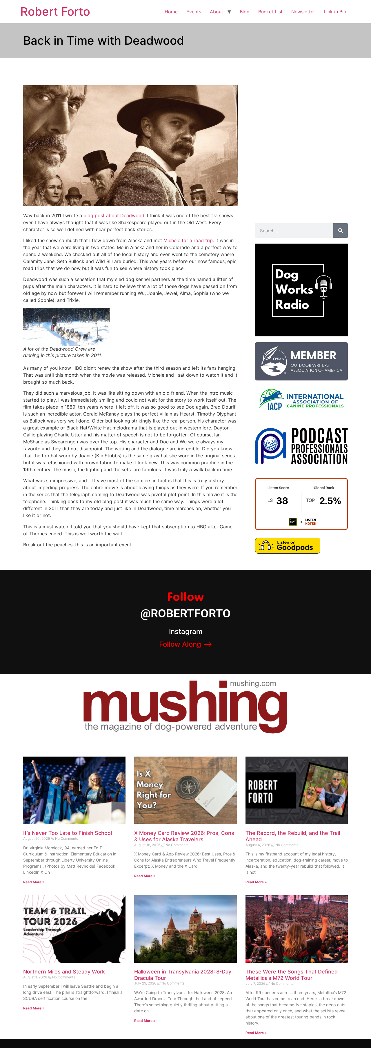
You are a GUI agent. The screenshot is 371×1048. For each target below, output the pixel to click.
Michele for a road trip (188, 240)
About (216, 11)
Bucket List (270, 11)
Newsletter (303, 11)
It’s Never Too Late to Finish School (67, 833)
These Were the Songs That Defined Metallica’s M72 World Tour (291, 975)
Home (171, 11)
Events (193, 11)
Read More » (34, 882)
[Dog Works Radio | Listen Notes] (301, 528)
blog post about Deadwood (113, 215)
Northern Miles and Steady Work (64, 972)
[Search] (340, 230)
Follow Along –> (185, 644)
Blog (245, 11)
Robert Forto (55, 11)
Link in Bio (335, 11)
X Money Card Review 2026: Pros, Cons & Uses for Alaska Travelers (184, 836)
